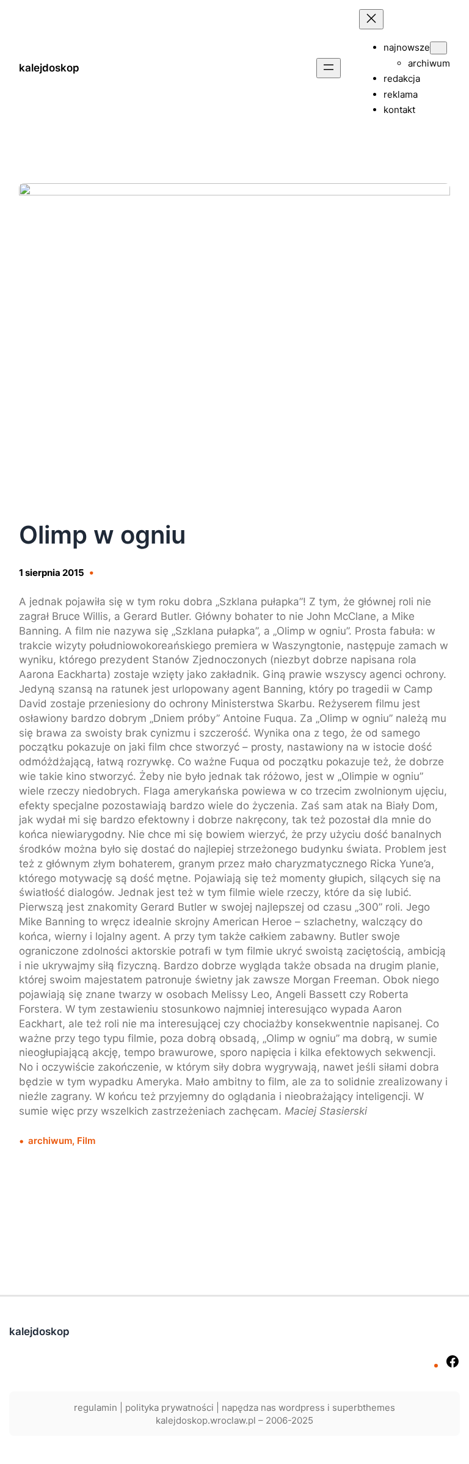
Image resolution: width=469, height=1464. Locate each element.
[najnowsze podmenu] (438, 48)
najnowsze (407, 47)
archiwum (50, 1140)
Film (86, 1140)
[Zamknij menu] (371, 19)
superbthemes (363, 1407)
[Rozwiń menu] (328, 68)
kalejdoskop (49, 68)
